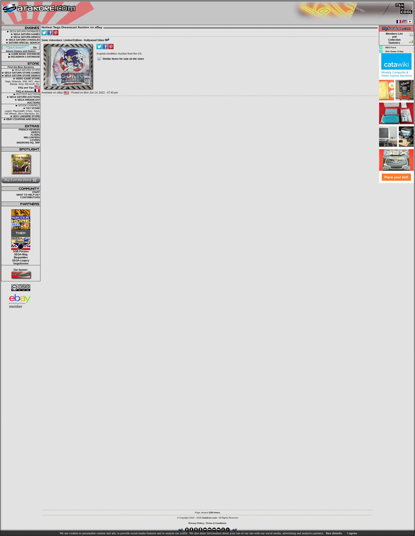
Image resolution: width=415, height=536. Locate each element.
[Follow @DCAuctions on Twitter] (44, 32)
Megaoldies (21, 257)
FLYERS (35, 135)
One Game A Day (394, 51)
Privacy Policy (196, 523)
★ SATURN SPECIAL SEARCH (23, 42)
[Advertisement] (396, 249)
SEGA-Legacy (20, 260)
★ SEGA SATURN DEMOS (25, 37)
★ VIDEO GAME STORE (26, 78)
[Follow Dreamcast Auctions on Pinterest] (55, 32)
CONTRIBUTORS (30, 197)
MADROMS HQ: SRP (28, 142)
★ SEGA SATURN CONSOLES (23, 40)
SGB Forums (21, 251)
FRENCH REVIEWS (29, 129)
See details (334, 533)
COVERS (35, 140)
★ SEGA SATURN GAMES (25, 34)
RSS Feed (390, 47)
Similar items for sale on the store (123, 58)
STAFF (36, 192)
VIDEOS (35, 132)
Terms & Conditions (216, 523)
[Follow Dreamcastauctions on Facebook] (50, 32)
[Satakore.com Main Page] (49, 13)
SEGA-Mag (20, 254)
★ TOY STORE (31, 108)
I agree (352, 533)
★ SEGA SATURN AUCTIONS (23, 97)
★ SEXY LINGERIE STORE (25, 116)
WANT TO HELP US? (28, 194)
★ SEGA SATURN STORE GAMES (21, 72)
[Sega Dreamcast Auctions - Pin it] (107, 39)
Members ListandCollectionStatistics (394, 38)
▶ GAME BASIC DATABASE (24, 54)
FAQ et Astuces (25, 91)
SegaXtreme (21, 263)
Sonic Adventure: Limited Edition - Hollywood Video (73, 40)
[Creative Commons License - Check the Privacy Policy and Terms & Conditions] (20, 287)
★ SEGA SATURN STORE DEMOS (21, 75)
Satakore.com (209, 518)
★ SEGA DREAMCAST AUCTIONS (27, 101)
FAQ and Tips (26, 87)
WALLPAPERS (32, 137)
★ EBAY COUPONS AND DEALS (21, 119)
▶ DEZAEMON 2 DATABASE (24, 56)
